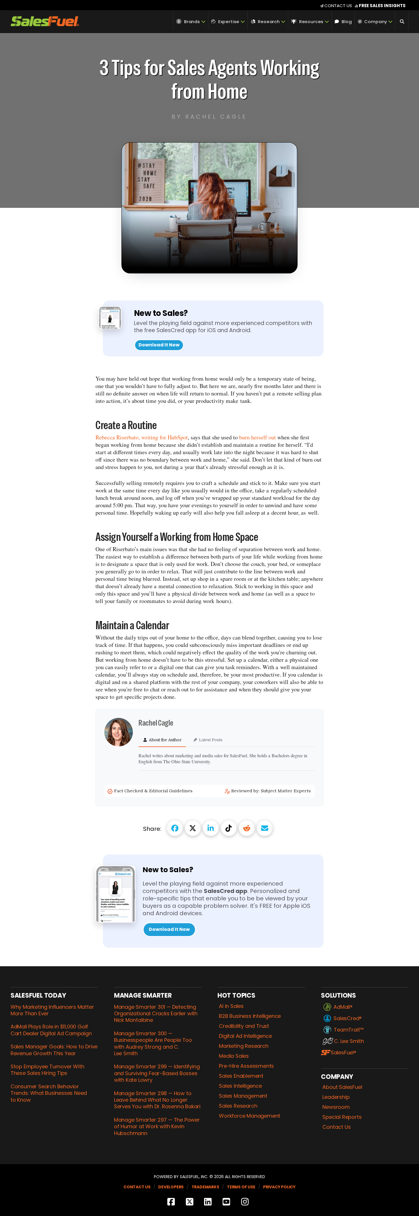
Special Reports (341, 1117)
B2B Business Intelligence (250, 1016)
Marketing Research (243, 1046)
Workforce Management (249, 1116)
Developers (171, 1187)
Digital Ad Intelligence (245, 1036)
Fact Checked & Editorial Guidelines (154, 790)
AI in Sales (231, 1006)
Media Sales (234, 1056)
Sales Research (238, 1106)
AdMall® (343, 1007)
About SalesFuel (342, 1087)
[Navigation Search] (401, 20)
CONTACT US (338, 6)
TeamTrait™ (349, 1029)
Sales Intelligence (240, 1086)
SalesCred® (347, 1018)
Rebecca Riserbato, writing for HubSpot (141, 437)
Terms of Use (241, 1187)
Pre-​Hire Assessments (246, 1066)
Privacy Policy (279, 1187)
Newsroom (335, 1107)
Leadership (335, 1097)
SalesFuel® (343, 1052)
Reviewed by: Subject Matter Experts (271, 790)
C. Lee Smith (349, 1041)
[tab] (162, 740)
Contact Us (336, 1127)
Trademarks (205, 1187)
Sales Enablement (241, 1076)
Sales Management (243, 1096)
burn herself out (257, 437)
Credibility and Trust (244, 1026)
